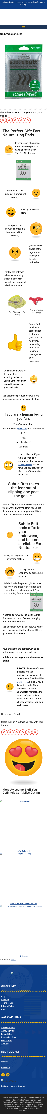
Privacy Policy (7, 1006)
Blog (3, 996)
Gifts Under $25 (23, 851)
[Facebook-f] (3, 1074)
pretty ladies (22, 429)
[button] (23, 27)
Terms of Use (7, 1003)
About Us (5, 1044)
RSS (3, 1009)
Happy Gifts (6, 1040)
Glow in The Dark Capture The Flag (23, 904)
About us (4, 1061)
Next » (13, 960)
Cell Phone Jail (23, 956)
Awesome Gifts (8, 1027)
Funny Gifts (6, 1034)
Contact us (5, 1068)
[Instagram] (8, 1074)
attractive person (25, 465)
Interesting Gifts (8, 1037)
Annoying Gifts (8, 1031)
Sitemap (5, 999)
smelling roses (22, 682)
